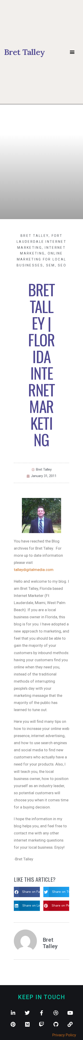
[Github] (55, 1024)
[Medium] (27, 1024)
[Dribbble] (55, 1012)
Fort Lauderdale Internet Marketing (41, 241)
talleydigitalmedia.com (33, 569)
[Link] (70, 1024)
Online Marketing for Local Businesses (41, 259)
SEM (50, 265)
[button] (72, 52)
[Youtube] (70, 1012)
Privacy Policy (64, 1035)
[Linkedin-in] (12, 1012)
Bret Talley (35, 235)
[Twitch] (41, 1024)
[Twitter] (27, 1012)
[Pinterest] (12, 1024)
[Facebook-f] (41, 1012)
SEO (62, 265)
